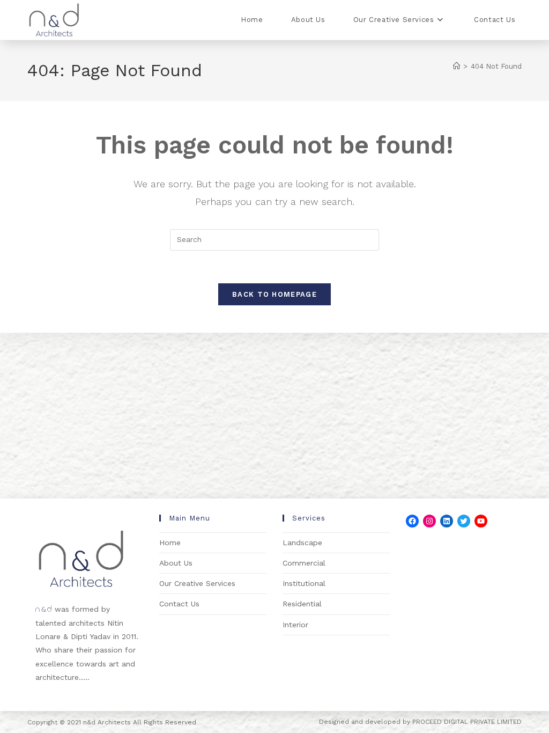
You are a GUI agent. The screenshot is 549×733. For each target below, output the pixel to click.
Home (170, 542)
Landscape (302, 542)
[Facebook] (412, 521)
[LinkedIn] (446, 521)
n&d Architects (106, 722)
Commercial (304, 563)
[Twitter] (463, 521)
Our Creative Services (197, 583)
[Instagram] (429, 521)
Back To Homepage (274, 294)
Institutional (304, 583)
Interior (295, 624)
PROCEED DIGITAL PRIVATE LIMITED (467, 721)
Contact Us (179, 603)
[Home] (456, 66)
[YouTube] (480, 521)
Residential (302, 603)
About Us (175, 563)
